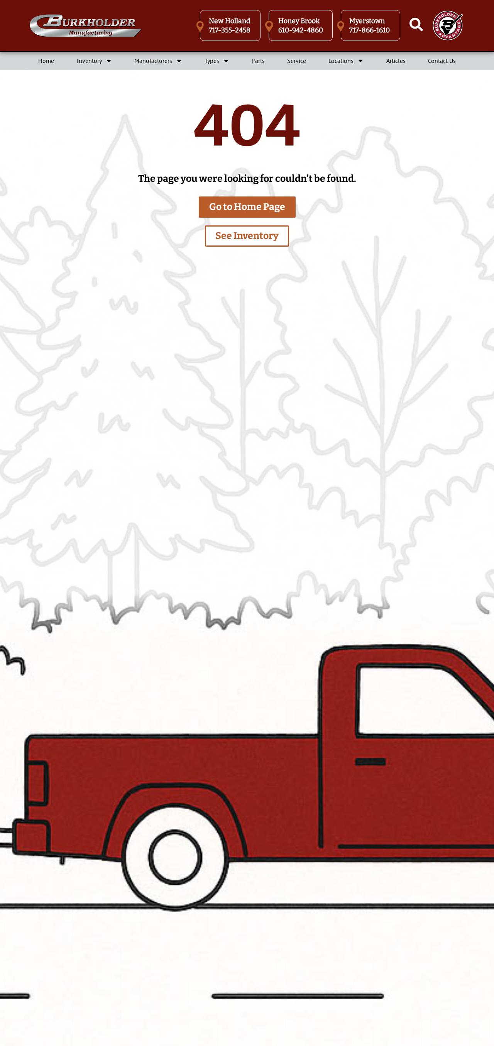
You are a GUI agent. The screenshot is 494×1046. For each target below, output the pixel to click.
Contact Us (442, 60)
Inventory (89, 60)
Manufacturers (153, 60)
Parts (258, 60)
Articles (396, 60)
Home (46, 60)
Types (212, 60)
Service (296, 60)
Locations (341, 60)
